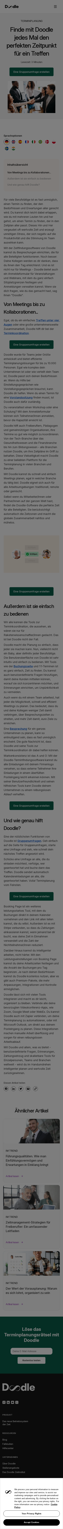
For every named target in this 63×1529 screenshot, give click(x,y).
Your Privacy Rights (31, 1513)
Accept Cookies (31, 1522)
